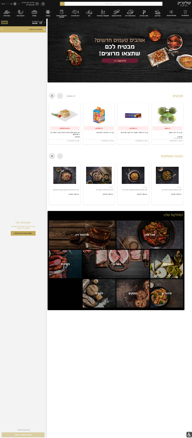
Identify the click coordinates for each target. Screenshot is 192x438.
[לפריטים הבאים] (52, 96)
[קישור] (120, 50)
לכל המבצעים (71, 96)
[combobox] (111, 4)
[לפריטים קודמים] (60, 96)
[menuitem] (185, 13)
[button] (43, 4)
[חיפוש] (62, 4)
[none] (167, 184)
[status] (35, 21)
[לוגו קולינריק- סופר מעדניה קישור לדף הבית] (184, 4)
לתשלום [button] (4, 22)
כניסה (3, 4)
